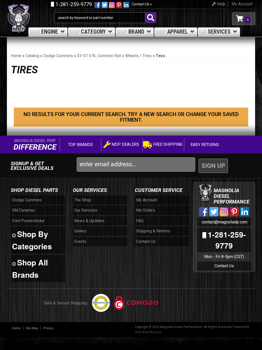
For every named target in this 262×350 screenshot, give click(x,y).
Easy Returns (204, 144)
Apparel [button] (172, 31)
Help (220, 4)
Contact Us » (142, 4)
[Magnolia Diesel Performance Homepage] (30, 9)
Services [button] (215, 31)
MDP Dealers (125, 144)
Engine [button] (44, 31)
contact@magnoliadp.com (224, 222)
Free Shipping (167, 144)
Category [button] (87, 31)
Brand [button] (130, 31)
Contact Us (224, 265)
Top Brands (80, 144)
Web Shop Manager (148, 332)
